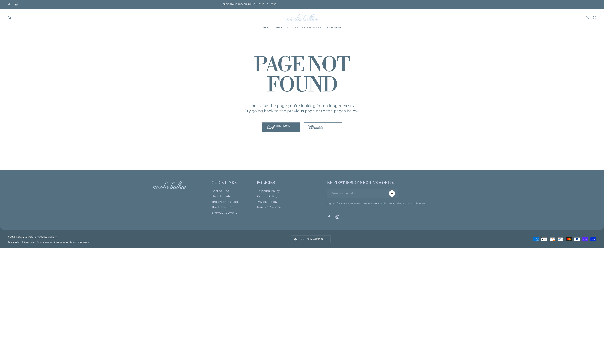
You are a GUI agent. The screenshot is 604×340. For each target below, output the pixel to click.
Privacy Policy (267, 202)
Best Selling (220, 191)
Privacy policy (28, 242)
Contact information (79, 242)
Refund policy (14, 242)
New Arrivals (221, 196)
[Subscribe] (392, 193)
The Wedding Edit (225, 202)
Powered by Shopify (45, 236)
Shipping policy (61, 242)
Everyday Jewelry (225, 212)
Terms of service (44, 242)
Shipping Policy (268, 191)
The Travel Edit (222, 207)
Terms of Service (269, 207)
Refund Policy (267, 196)
